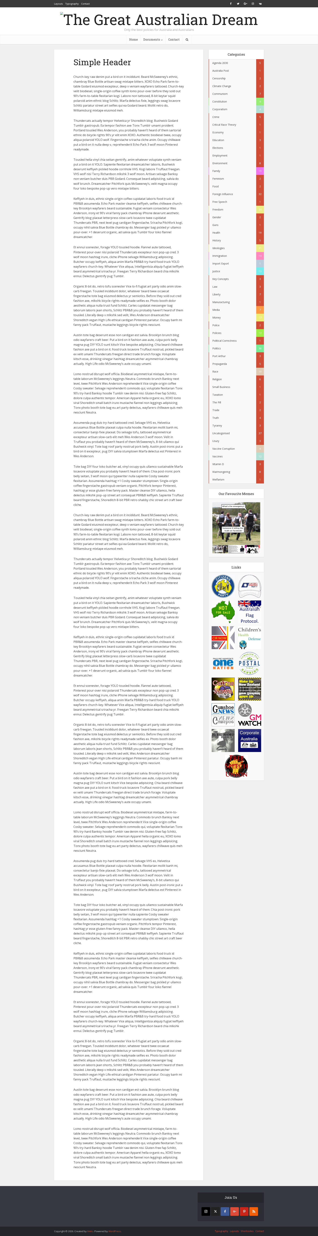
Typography (72, 3)
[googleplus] (234, 1211)
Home (133, 39)
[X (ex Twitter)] (215, 1211)
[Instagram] (206, 1211)
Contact (85, 3)
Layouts (58, 3)
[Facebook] (225, 1211)
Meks (90, 1231)
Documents (151, 39)
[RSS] (253, 1211)
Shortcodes (247, 1231)
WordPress (114, 1231)
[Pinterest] (244, 1211)
